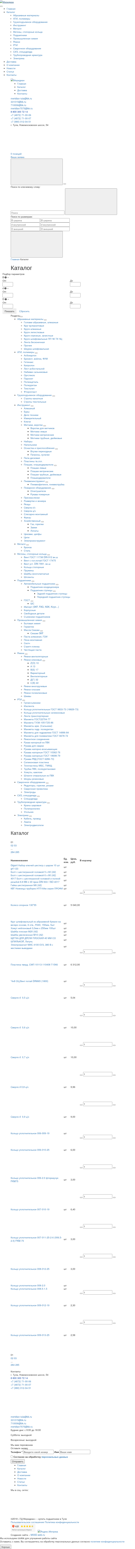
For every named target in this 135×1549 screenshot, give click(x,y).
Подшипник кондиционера (44, 587)
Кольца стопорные (34, 567)
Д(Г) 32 (34, 679)
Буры (26, 411)
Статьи (10, 71)
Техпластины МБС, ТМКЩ (38, 765)
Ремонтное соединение (36, 739)
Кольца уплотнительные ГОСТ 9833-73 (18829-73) (51, 709)
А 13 (32, 666)
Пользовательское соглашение (27, 1522)
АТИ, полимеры (21, 18)
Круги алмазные (32, 328)
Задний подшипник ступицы (52, 593)
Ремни (16, 41)
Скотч (27, 643)
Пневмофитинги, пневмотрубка (47, 484)
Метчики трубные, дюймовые (46, 438)
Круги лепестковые (34, 332)
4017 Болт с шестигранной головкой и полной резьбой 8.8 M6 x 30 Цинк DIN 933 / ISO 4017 (35, 880)
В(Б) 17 (34, 669)
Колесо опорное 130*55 (24, 905)
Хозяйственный (32, 520)
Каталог (11, 12)
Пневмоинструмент (34, 481)
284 (13, 852)
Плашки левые (38, 467)
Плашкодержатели (40, 477)
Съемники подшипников (37, 616)
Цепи (26, 537)
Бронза (28, 547)
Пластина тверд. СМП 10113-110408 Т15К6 (34, 964)
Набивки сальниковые (36, 371)
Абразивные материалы (26, 15)
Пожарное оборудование (38, 487)
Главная (11, 8)
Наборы (28, 441)
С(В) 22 (34, 682)
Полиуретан (30, 385)
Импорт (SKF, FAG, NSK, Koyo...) (41, 606)
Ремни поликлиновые (35, 692)
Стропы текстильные (35, 401)
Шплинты (29, 577)
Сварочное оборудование (27, 48)
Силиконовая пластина (36, 762)
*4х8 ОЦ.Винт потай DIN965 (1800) (29, 981)
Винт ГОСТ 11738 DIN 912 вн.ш (41, 557)
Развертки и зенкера (35, 500)
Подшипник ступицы (41, 590)
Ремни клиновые (33, 659)
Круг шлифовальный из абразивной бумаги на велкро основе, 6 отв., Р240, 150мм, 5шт (36, 923)
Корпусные (30, 610)
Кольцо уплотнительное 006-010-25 (30, 1149)
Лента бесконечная (34, 342)
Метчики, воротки (33, 424)
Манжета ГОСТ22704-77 (37, 719)
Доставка (11, 61)
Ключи (27, 421)
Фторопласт (30, 391)
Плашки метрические (41, 471)
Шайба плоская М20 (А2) (24, 931)
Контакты (11, 74)
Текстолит (29, 388)
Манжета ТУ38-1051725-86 (38, 722)
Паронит (28, 378)
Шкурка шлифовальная (36, 348)
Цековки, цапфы (32, 534)
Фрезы (27, 517)
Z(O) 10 (34, 663)
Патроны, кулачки (40, 454)
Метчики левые (38, 431)
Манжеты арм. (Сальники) (38, 725)
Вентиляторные (38, 676)
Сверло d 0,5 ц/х (20, 997)
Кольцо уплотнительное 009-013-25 (30, 1335)
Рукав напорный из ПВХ (37, 742)
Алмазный (29, 408)
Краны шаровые (32, 805)
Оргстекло (29, 375)
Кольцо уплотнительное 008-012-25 (30, 1268)
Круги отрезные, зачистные (38, 335)
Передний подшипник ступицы (53, 596)
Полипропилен (32, 808)
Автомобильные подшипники (40, 583)
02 (12, 845)
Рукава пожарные (40, 494)
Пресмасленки (32, 497)
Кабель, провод (32, 818)
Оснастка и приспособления (39, 448)
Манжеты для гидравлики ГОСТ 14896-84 (46, 732)
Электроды (30, 792)
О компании (13, 64)
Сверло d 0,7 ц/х (20, 1057)
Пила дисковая (32, 457)
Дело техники (31, 414)
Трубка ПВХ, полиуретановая (39, 768)
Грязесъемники (32, 702)
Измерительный (32, 418)
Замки (33, 527)
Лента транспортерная (36, 716)
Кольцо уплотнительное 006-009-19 (30, 1133)
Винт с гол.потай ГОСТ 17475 (40, 560)
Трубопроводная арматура (27, 55)
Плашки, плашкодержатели (39, 464)
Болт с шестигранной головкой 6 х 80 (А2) (33, 875)
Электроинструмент (34, 540)
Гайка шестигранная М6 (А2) (26, 885)
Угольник (28, 811)
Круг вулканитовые (34, 325)
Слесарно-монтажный (36, 514)
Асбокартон (30, 355)
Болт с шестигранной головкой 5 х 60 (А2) (33, 871)
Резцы (27, 504)
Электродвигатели (34, 825)
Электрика (18, 58)
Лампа (27, 821)
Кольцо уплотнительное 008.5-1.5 (29, 1288)
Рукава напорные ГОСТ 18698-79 (42, 755)
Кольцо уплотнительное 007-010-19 (30, 1209)
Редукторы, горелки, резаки (39, 785)
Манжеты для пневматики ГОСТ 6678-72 (46, 735)
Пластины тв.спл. (33, 461)
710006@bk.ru (18, 105)
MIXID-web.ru (38, 1534)
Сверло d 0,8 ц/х (19, 1087)
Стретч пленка (32, 646)
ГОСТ (27, 600)
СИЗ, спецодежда (22, 51)
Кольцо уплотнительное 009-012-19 (30, 1305)
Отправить (17, 1461)
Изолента (29, 706)
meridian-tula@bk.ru (21, 98)
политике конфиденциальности (107, 1541)
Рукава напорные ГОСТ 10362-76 (42, 752)
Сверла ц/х (30, 510)
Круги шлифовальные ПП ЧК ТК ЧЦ (43, 338)
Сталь (27, 550)
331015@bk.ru (18, 101)
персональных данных (54, 1456)
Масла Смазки (32, 630)
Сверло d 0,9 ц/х (20, 1116)
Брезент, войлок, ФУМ (36, 358)
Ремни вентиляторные (36, 656)
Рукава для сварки (34, 745)
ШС (32, 603)
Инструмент (19, 25)
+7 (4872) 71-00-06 (21, 115)
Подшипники (20, 35)
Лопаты (34, 530)
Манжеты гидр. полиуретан (38, 729)
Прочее (28, 345)
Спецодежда (31, 798)
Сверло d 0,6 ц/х (20, 1027)
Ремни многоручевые (35, 686)
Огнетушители (38, 491)
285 (17, 852)
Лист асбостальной (34, 368)
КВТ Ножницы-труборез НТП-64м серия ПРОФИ (37, 888)
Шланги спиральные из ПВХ (39, 775)
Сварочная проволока (36, 788)
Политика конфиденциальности (62, 1522)
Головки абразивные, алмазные (41, 322)
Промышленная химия (25, 38)
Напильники (30, 444)
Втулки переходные (41, 451)
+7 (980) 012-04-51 (21, 121)
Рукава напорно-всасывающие (40, 749)
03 (15, 845)
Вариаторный (37, 673)
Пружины (29, 570)
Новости (11, 68)
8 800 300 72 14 (19, 111)
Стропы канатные (33, 398)
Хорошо (5, 1547)
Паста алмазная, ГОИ (35, 636)
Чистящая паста (32, 649)
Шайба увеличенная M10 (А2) (27, 934)
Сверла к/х (29, 507)
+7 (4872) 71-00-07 (21, 118)
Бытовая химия (32, 623)
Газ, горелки (37, 524)
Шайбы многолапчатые (36, 573)
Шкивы (27, 696)
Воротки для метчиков (42, 428)
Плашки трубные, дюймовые (45, 474)
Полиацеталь (31, 381)
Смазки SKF (36, 633)
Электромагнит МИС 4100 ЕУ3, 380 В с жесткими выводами (32, 946)
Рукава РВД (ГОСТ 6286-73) (39, 759)
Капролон (29, 365)
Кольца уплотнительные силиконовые (44, 712)
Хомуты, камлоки (33, 772)
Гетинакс (28, 362)
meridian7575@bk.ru (22, 108)
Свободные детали (34, 613)
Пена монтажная (33, 639)
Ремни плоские (32, 689)
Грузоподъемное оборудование (30, 21)
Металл (17, 28)
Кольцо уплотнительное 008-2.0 (28, 1285)
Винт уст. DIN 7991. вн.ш (37, 563)
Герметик (29, 626)
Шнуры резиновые (34, 778)
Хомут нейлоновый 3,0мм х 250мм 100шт (33, 928)
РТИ (15, 45)
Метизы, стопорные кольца (27, 31)
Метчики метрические (42, 434)
